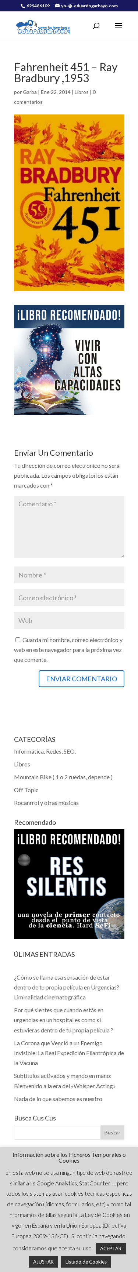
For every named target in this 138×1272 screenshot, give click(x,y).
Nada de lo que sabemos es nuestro (58, 1098)
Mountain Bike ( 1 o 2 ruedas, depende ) (63, 776)
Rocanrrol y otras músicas (46, 802)
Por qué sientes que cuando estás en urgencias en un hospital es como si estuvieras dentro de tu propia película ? (63, 1019)
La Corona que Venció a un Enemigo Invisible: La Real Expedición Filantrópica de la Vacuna (69, 1052)
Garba (30, 92)
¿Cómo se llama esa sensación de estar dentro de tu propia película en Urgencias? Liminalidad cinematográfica (66, 987)
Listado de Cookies (86, 1262)
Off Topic (26, 789)
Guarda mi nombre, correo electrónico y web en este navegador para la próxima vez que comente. (68, 649)
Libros (82, 92)
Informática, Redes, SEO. (45, 751)
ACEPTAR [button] (110, 1248)
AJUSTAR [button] (43, 1262)
